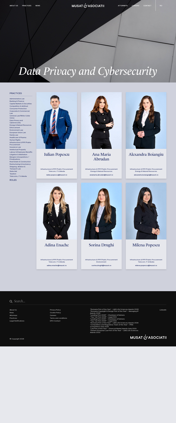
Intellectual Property (18, 149)
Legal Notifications (17, 321)
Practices (26, 5)
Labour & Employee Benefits (21, 152)
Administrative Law (17, 99)
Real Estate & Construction (20, 161)
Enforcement (15, 127)
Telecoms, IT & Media (18, 176)
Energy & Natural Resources (20, 125)
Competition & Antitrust (19, 106)
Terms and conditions (58, 318)
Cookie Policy (55, 312)
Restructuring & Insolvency (20, 164)
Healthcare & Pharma (18, 137)
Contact (147, 5)
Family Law (14, 135)
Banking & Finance (17, 101)
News (37, 5)
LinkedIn (163, 310)
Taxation (13, 174)
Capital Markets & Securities (21, 103)
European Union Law (18, 132)
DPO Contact (55, 321)
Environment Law (16, 130)
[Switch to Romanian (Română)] (161, 5)
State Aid (13, 171)
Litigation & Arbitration (18, 154)
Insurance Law (15, 147)
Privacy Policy (55, 310)
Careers (135, 5)
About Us (14, 5)
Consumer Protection (18, 108)
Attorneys (123, 5)
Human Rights (15, 140)
